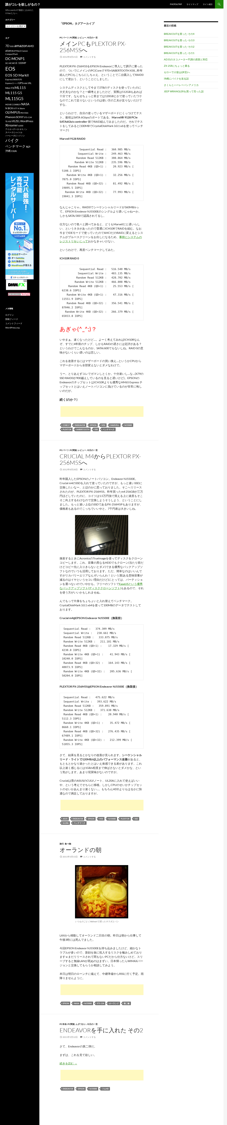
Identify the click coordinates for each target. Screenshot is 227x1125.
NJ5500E (128, 425)
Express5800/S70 (13, 79)
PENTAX (24, 112)
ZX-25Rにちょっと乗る (177, 65)
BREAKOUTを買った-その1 (179, 53)
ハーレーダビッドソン (15, 135)
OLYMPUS (12, 112)
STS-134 (100, 1003)
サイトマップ (192, 4)
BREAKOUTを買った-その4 (179, 33)
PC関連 (73, 37)
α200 (20, 125)
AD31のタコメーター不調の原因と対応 (186, 59)
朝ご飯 (127, 1003)
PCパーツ (64, 37)
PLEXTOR (67, 429)
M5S (103, 425)
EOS (10, 69)
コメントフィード (13, 323)
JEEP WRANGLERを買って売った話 (184, 91)
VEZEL (16, 121)
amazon (20, 45)
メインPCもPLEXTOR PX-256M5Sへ (93, 47)
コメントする (89, 57)
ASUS (65, 819)
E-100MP (21, 63)
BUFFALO (16, 51)
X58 (96, 429)
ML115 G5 (13, 93)
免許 (28, 146)
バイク (12, 140)
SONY (20, 117)
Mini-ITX (9, 88)
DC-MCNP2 (10, 63)
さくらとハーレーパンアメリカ (181, 84)
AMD (31, 46)
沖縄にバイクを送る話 (176, 78)
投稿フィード (11, 319)
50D (12, 46)
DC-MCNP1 (15, 58)
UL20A (66, 823)
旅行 (62, 843)
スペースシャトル (13, 132)
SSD (136, 819)
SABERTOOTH (82, 429)
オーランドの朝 (80, 849)
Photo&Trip (176, 4)
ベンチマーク (108, 429)
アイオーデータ (12, 129)
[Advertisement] (101, 411)
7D (7, 46)
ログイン (9, 315)
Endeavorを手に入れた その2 (101, 1030)
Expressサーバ (11, 83)
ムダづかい (81, 1024)
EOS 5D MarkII (17, 75)
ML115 (20, 87)
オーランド (114, 1003)
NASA (76, 1003)
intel (25, 83)
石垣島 (14, 151)
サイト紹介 (208, 4)
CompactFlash (11, 54)
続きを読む (68, 1063)
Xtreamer (11, 125)
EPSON (93, 425)
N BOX (9, 108)
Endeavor (80, 425)
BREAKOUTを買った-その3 (179, 40)
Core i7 (66, 425)
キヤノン (23, 129)
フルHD (105, 1089)
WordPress (26, 121)
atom (8, 50)
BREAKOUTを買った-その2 (179, 46)
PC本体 (63, 1024)
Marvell (114, 425)
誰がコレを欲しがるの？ (22, 4)
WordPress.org (12, 327)
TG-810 (8, 121)
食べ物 (68, 843)
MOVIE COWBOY (13, 104)
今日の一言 (92, 37)
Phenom (10, 117)
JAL (30, 83)
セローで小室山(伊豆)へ (177, 72)
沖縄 (8, 150)
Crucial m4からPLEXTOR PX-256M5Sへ (100, 459)
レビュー (82, 37)
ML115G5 (14, 98)
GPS (20, 83)
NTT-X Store (19, 108)
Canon (25, 51)
